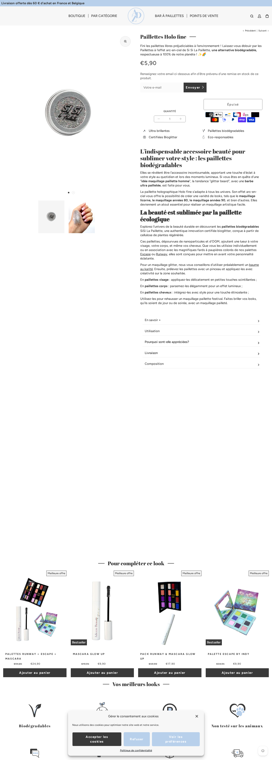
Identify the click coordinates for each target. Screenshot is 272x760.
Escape (145, 254)
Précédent (250, 30)
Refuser (137, 739)
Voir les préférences (176, 739)
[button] (68, 192)
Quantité (169, 111)
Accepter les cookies (97, 739)
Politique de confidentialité (136, 750)
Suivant (262, 30)
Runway (161, 254)
